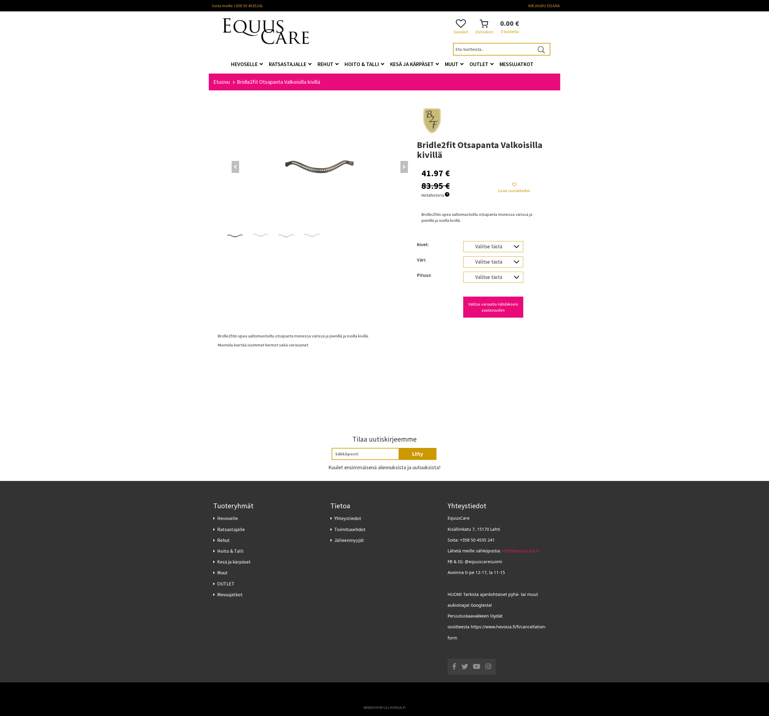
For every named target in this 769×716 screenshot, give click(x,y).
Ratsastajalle (231, 529)
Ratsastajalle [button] (288, 64)
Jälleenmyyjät (349, 540)
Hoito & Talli (230, 551)
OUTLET (226, 584)
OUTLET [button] (480, 64)
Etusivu (221, 81)
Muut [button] (452, 64)
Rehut (223, 540)
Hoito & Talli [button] (362, 64)
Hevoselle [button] (245, 64)
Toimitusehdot (350, 529)
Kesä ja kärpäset (234, 562)
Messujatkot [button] (516, 64)
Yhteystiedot (347, 518)
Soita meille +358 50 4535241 (237, 5)
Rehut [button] (326, 64)
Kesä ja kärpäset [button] (412, 64)
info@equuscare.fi (520, 551)
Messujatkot (230, 594)
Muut (222, 572)
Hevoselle (227, 518)
